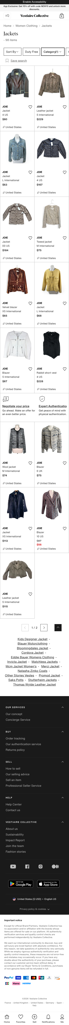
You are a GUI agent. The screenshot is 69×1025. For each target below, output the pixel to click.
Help (9, 797)
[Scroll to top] (58, 627)
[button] (61, 15)
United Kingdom (20, 1002)
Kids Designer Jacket (32, 639)
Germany (50, 1002)
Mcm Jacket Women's (21, 666)
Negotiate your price (15, 406)
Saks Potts (15, 680)
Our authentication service (23, 744)
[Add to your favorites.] (30, 107)
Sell (9, 761)
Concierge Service (18, 720)
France (8, 1002)
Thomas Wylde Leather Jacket (34, 684)
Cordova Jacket (32, 652)
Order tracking (15, 738)
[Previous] (25, 627)
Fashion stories (16, 851)
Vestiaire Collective (21, 822)
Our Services (15, 707)
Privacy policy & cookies (33, 909)
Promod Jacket (49, 675)
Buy (8, 731)
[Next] (43, 627)
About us (12, 829)
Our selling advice (18, 774)
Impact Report (15, 840)
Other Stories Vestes (19, 675)
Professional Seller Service (23, 785)
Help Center (14, 804)
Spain (59, 1002)
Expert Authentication (53, 406)
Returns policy (15, 750)
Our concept (14, 714)
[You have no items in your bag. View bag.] (61, 15)
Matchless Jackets (44, 662)
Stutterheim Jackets (42, 680)
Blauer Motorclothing (32, 643)
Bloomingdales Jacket (32, 648)
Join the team (15, 846)
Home (7, 26)
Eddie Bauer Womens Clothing (32, 657)
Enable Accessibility (34, 2)
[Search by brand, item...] (7, 15)
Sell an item (13, 780)
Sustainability (15, 834)
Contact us (13, 810)
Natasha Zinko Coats (32, 671)
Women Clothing (26, 26)
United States (37, 1002)
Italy (34, 1005)
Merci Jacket (50, 666)
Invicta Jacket (17, 662)
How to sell (13, 768)
